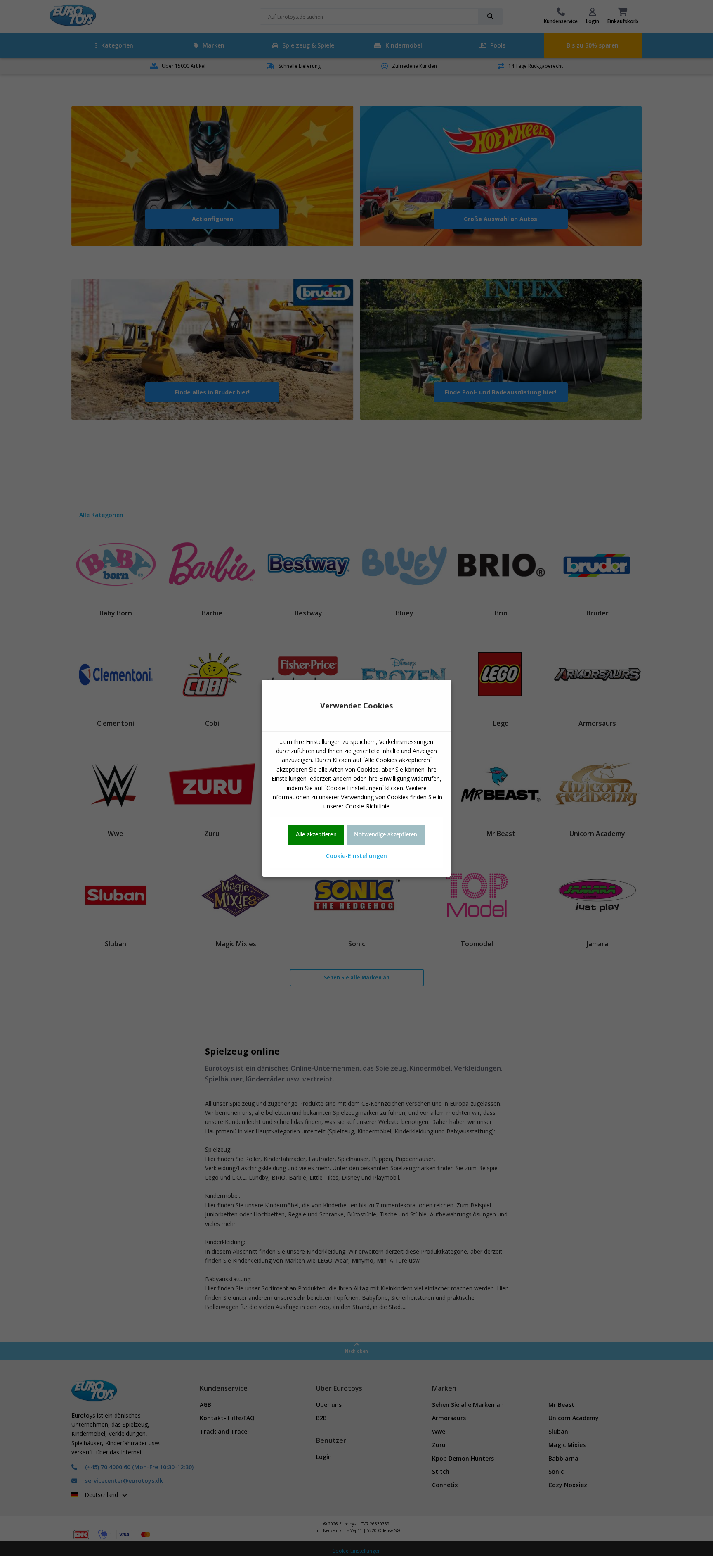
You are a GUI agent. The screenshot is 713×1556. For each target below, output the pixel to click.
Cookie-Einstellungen (356, 856)
